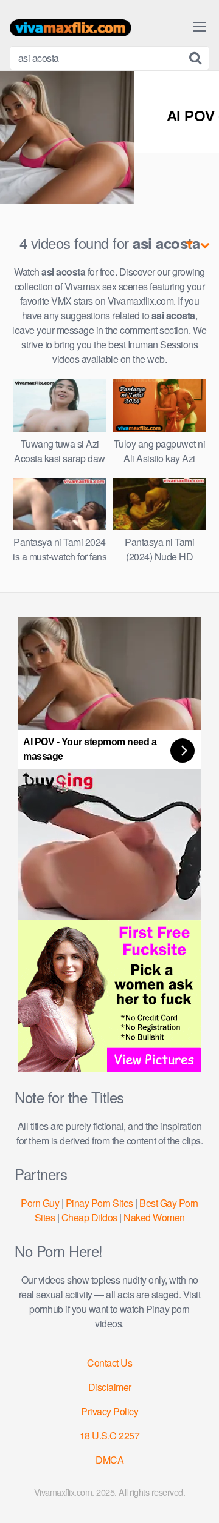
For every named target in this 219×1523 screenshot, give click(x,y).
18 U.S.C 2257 (110, 1435)
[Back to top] (197, 1496)
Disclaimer (109, 1387)
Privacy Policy (109, 1411)
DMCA (109, 1460)
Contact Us (109, 1363)
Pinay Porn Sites (99, 1203)
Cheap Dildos (89, 1217)
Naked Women (154, 1217)
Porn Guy (40, 1203)
